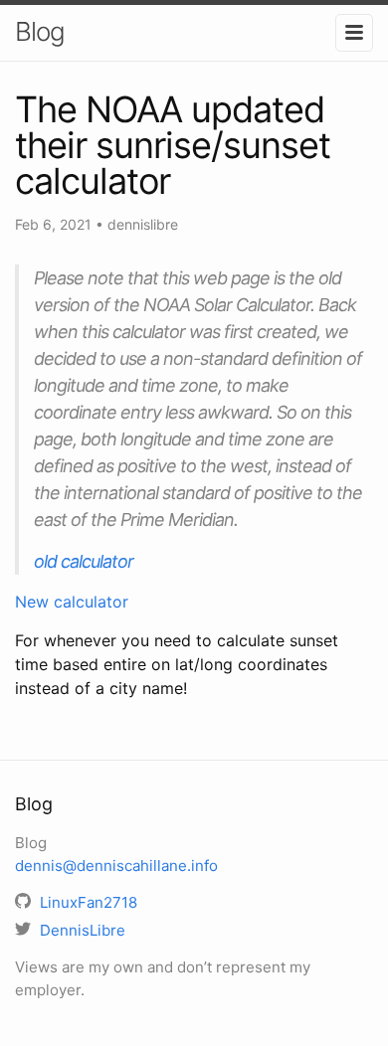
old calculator (83, 561)
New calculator (71, 601)
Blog (40, 31)
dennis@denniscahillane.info (116, 865)
